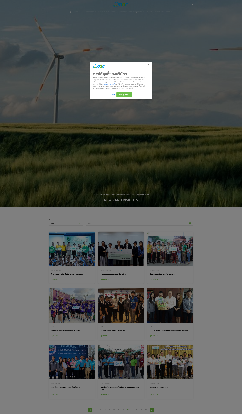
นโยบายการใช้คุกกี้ (109, 84)
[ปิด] (149, 65)
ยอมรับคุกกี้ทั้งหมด (124, 94)
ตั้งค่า (113, 94)
